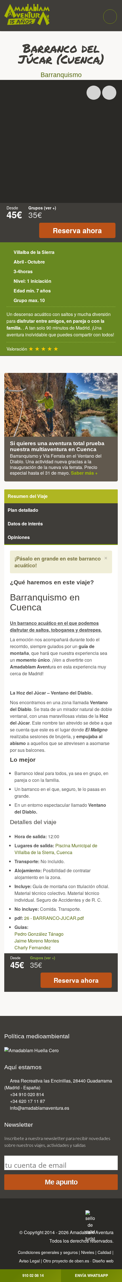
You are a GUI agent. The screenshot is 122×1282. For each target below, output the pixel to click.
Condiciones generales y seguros (48, 1252)
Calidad (104, 1252)
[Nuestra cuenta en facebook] (31, 1214)
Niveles (87, 1252)
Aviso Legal (29, 1261)
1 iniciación (39, 281)
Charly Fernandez (32, 947)
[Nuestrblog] (78, 1214)
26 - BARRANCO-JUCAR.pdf (54, 918)
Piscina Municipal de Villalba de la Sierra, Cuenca (55, 849)
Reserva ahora (77, 230)
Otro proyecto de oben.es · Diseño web (78, 1261)
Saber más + (84, 473)
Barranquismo (61, 74)
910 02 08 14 (33, 1275)
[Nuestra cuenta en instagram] (55, 1214)
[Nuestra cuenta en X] (43, 1214)
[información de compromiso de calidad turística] (90, 1225)
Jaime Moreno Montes (36, 940)
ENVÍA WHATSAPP (91, 1275)
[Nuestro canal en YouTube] (66, 1214)
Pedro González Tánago (39, 934)
